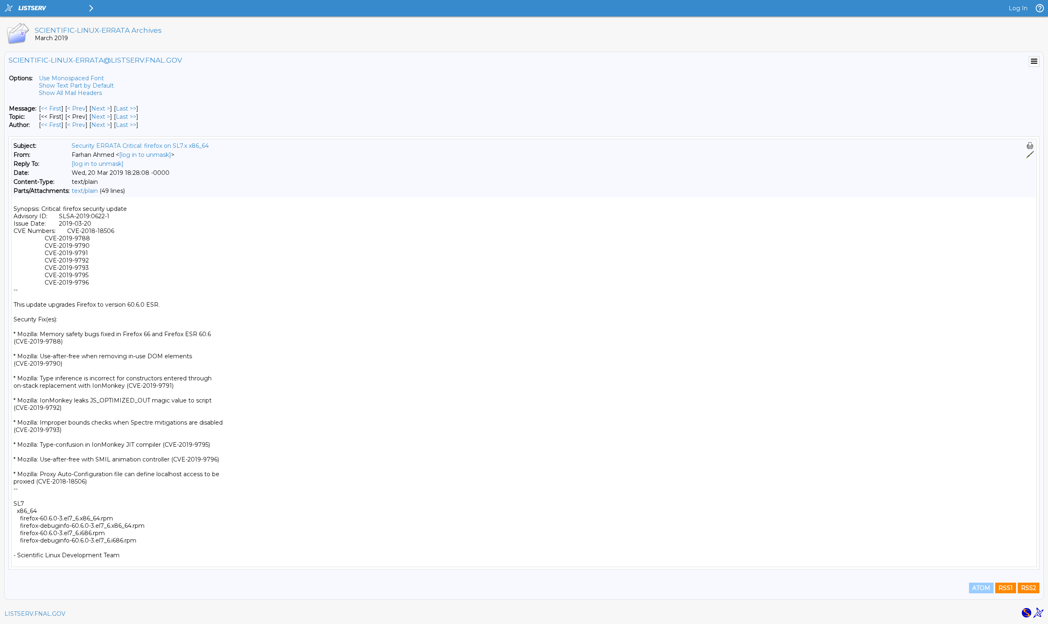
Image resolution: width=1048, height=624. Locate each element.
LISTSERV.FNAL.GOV (35, 613)
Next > (100, 108)
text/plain (85, 190)
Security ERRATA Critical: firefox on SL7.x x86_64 (140, 145)
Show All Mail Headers (70, 93)
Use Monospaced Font (71, 78)
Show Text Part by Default (76, 85)
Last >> (126, 108)
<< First (51, 108)
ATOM (981, 588)
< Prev (76, 108)
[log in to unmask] (145, 154)
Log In (1018, 8)
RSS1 (1005, 588)
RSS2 (1028, 588)
